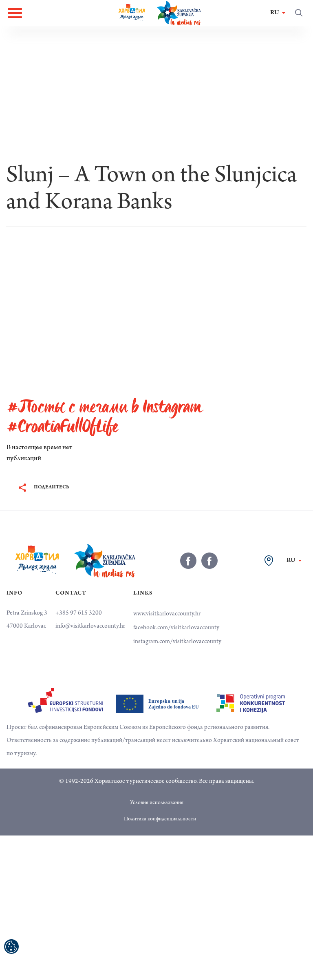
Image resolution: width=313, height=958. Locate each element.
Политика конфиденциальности (160, 819)
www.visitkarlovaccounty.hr (167, 614)
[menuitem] (65, 700)
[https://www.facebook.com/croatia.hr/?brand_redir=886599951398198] (188, 561)
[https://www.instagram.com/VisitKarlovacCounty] (209, 561)
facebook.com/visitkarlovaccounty (176, 628)
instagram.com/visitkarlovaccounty (177, 642)
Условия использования (156, 803)
